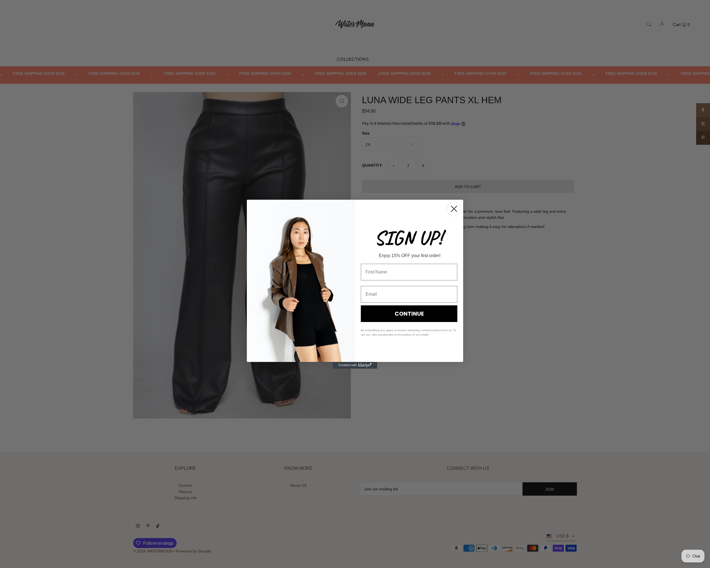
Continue (409, 314)
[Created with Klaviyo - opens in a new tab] (355, 365)
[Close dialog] (454, 209)
